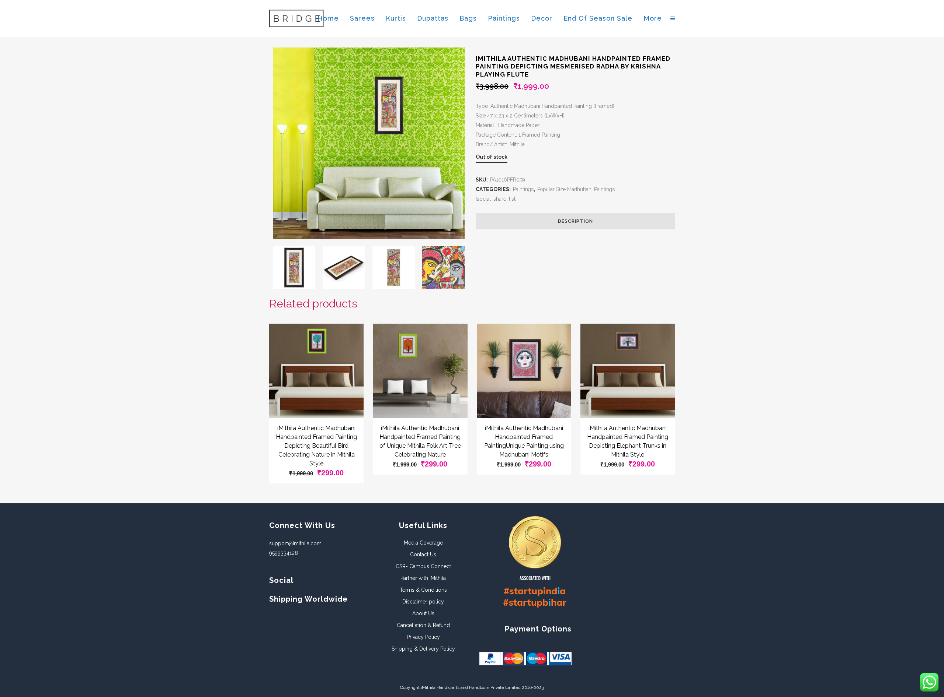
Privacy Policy (423, 637)
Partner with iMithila (423, 578)
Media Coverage (423, 543)
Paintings (523, 189)
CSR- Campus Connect (423, 566)
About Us (423, 613)
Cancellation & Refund (423, 625)
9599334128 (283, 553)
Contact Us (423, 554)
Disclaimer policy (423, 602)
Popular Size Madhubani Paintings (576, 189)
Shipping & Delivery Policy (423, 649)
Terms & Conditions (423, 590)
